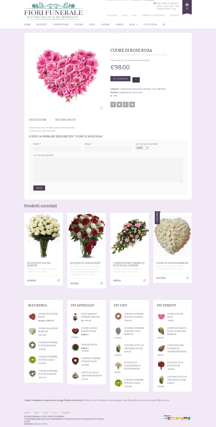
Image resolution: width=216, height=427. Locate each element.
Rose (132, 24)
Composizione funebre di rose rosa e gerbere (128, 264)
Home (27, 24)
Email (88, 144)
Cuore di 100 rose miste (48, 315)
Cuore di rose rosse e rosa (89, 329)
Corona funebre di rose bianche (48, 372)
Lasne (146, 400)
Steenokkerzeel (135, 400)
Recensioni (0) (65, 119)
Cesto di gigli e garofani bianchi (91, 374)
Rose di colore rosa (143, 55)
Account (112, 15)
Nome (37, 144)
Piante (120, 24)
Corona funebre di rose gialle (48, 358)
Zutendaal (101, 400)
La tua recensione (43, 155)
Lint (94, 400)
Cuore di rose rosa (175, 315)
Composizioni (61, 24)
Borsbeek (87, 400)
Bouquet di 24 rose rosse (175, 364)
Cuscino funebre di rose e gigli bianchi (134, 331)
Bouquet (42, 24)
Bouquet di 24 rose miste (85, 263)
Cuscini (78, 24)
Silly (159, 400)
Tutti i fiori (150, 24)
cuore (134, 92)
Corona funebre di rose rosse (91, 360)
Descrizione (38, 119)
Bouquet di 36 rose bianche (39, 264)
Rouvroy (165, 400)
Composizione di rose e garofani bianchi (176, 331)
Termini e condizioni (153, 15)
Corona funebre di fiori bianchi (48, 344)
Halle (125, 400)
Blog (124, 15)
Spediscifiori (40, 424)
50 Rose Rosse (89, 344)
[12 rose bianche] (113, 39)
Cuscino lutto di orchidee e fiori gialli (134, 348)
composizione (124, 92)
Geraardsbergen (114, 400)
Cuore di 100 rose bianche (172, 263)
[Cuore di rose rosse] (121, 39)
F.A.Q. (134, 15)
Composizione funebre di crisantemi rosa (176, 348)
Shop (36, 413)
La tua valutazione (147, 144)
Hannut (153, 400)
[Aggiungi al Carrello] (58, 280)
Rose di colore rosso (80, 272)
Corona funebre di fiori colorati (134, 315)
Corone (105, 24)
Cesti (92, 24)
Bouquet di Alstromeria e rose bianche (132, 365)
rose (140, 92)
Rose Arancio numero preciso (90, 315)
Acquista (122, 78)
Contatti (174, 15)
